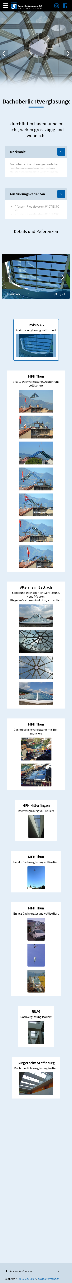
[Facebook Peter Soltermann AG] (63, 7)
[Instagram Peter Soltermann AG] (54, 7)
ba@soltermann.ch (48, 1279)
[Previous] (4, 53)
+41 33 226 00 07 (26, 1279)
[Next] (68, 53)
